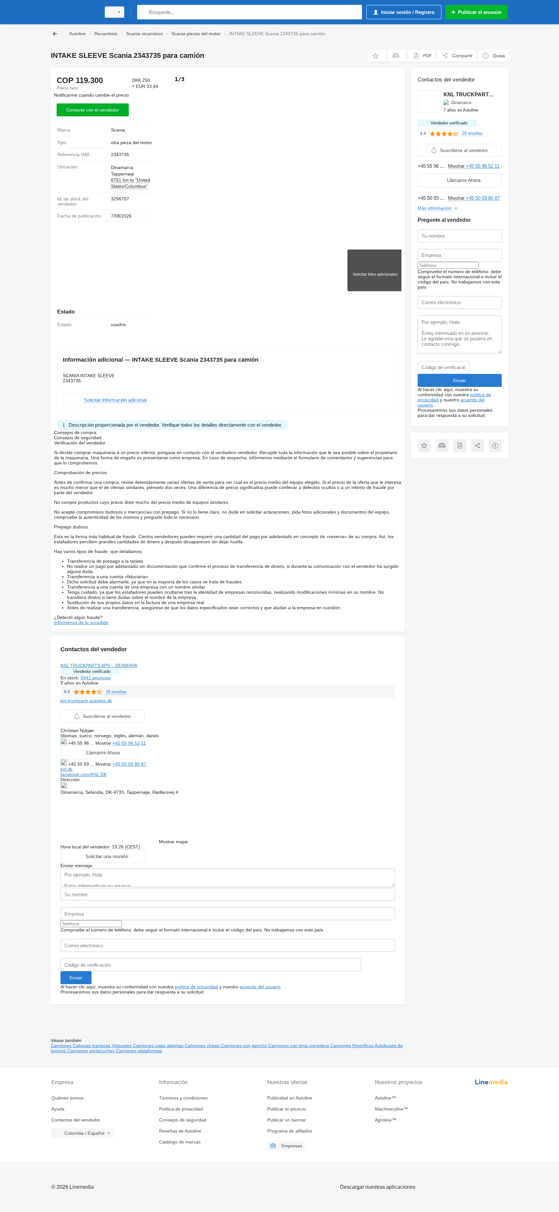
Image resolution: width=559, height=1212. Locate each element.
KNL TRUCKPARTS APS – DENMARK (98, 665)
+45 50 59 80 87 (129, 764)
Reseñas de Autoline (180, 1130)
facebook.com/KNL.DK (83, 774)
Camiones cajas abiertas (159, 1045)
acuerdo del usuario (260, 986)
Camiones (62, 1045)
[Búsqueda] (143, 12)
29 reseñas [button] (116, 691)
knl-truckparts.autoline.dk (86, 700)
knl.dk (66, 769)
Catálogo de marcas (180, 1141)
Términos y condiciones (183, 1097)
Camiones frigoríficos (352, 1045)
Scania (118, 130)
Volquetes (122, 1045)
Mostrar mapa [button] (173, 841)
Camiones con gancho (244, 1045)
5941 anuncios (96, 677)
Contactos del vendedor (75, 1119)
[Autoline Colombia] (74, 12)
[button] (376, 55)
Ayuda (57, 1108)
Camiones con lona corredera (299, 1045)
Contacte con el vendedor (92, 109)
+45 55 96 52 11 (129, 743)
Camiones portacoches (91, 1050)
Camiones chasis (203, 1045)
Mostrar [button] (104, 743)
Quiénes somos (67, 1097)
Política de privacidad (181, 1108)
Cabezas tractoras (92, 1045)
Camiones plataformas (139, 1050)
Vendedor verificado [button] (91, 671)
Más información (435, 208)
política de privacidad (196, 986)
